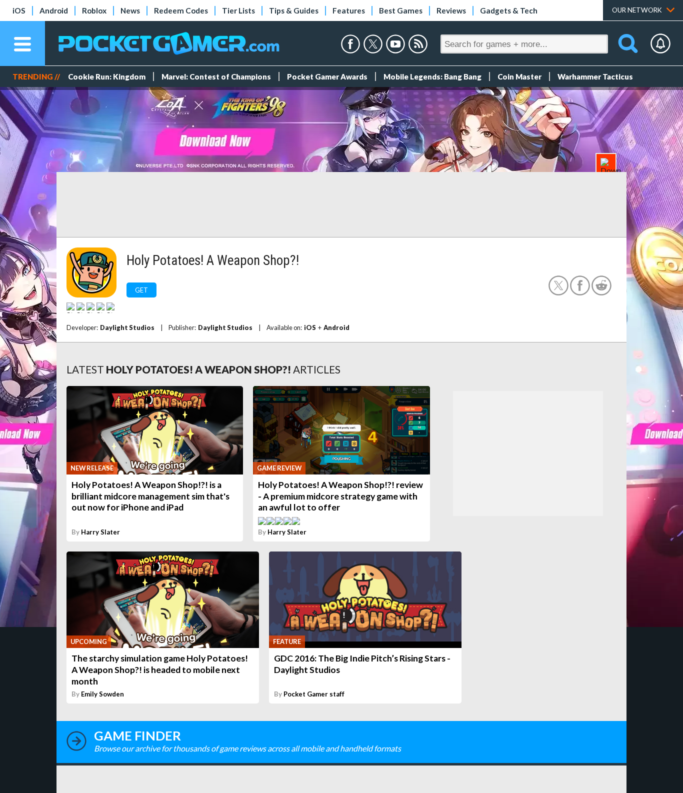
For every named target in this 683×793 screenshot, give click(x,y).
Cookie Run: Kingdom (107, 76)
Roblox (94, 10)
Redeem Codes (181, 10)
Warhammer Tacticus (595, 76)
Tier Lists (238, 10)
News (130, 10)
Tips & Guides (293, 10)
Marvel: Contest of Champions (216, 76)
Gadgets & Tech (509, 10)
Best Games (400, 10)
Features (348, 10)
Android (54, 10)
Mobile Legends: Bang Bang (433, 76)
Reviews (451, 10)
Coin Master (520, 76)
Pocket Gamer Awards (327, 76)
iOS (19, 10)
